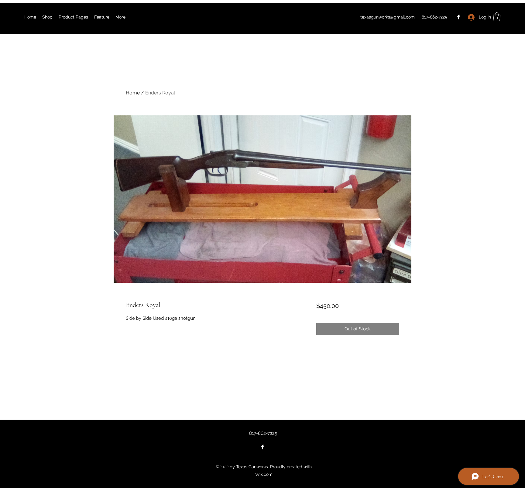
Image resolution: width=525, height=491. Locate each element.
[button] (496, 16)
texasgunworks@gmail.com (387, 17)
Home (133, 93)
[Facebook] (458, 17)
